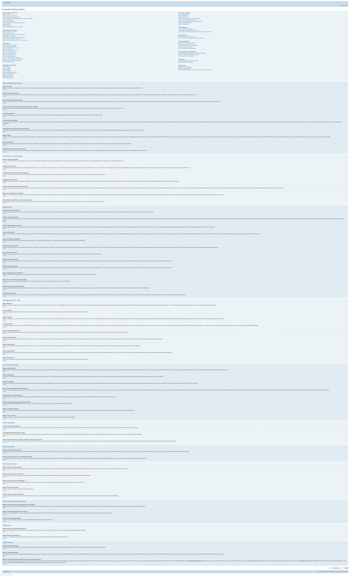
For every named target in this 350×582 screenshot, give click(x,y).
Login (346, 5)
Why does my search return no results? (187, 44)
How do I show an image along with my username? (14, 37)
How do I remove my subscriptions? (186, 56)
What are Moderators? (183, 15)
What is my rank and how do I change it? (12, 38)
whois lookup (104, 561)
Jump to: (330, 568)
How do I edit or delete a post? (9, 46)
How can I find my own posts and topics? (187, 48)
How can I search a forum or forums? (186, 42)
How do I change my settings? (9, 31)
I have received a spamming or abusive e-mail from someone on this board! (195, 31)
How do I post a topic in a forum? (10, 45)
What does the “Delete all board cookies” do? (13, 26)
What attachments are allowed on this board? (188, 60)
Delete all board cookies (329, 571)
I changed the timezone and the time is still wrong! (14, 34)
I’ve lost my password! (8, 19)
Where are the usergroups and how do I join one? (189, 18)
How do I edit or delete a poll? (9, 52)
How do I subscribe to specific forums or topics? (189, 54)
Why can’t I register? (7, 25)
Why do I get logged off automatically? (11, 17)
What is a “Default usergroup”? (185, 22)
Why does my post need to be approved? (12, 60)
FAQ (342, 5)
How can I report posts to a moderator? (11, 57)
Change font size (346, 2)
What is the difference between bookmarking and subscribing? (192, 53)
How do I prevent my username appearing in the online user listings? (18, 18)
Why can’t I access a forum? (9, 53)
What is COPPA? (6, 24)
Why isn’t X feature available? (184, 68)
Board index (7, 2)
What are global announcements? (10, 72)
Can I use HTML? (7, 68)
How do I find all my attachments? (185, 62)
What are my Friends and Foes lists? (186, 36)
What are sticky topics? (8, 75)
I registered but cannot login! (9, 21)
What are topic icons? (7, 77)
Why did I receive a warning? (9, 56)
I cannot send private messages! (185, 28)
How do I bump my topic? (8, 61)
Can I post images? (7, 70)
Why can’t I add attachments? (9, 54)
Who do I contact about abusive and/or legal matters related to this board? (194, 69)
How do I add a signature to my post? (11, 47)
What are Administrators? (184, 14)
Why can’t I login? (6, 14)
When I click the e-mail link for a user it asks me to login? (15, 40)
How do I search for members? (185, 47)
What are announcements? (9, 73)
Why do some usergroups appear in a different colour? (190, 21)
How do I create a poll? (8, 49)
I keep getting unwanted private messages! (187, 30)
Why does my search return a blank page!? (188, 45)
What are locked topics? (8, 76)
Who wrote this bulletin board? (185, 67)
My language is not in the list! (9, 36)
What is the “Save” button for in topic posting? (13, 59)
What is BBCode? (6, 66)
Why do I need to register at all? (10, 15)
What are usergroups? (183, 17)
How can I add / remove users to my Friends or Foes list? (191, 38)
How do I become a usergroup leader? (186, 19)
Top (5, 89)
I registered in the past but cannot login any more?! (14, 22)
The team (321, 571)
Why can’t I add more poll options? (10, 50)
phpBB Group (43, 547)
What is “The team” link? (183, 24)
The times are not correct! (8, 33)
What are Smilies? (7, 69)
